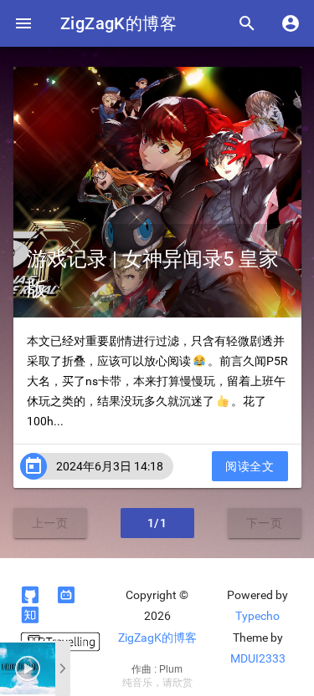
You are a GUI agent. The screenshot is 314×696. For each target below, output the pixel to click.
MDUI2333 (258, 658)
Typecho (257, 615)
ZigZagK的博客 (118, 23)
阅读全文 (249, 466)
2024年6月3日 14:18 (109, 466)
